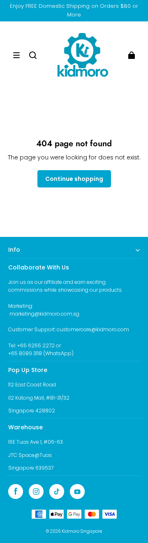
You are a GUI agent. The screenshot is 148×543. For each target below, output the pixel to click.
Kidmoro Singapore (82, 531)
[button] (16, 55)
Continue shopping (74, 179)
